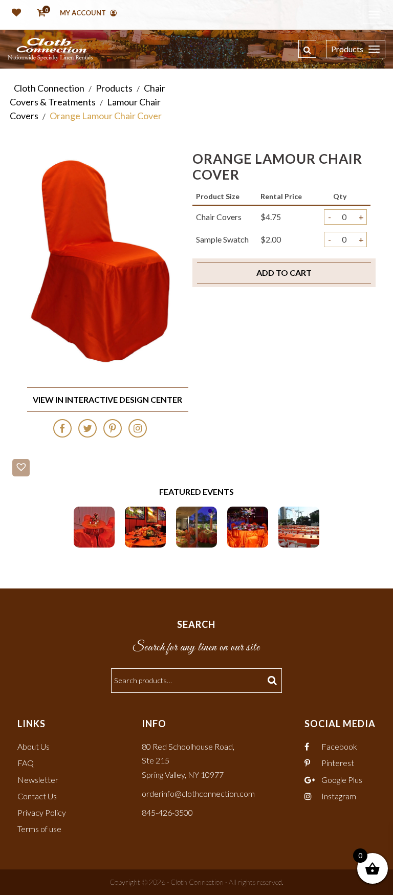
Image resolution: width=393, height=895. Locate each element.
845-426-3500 (167, 812)
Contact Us (37, 796)
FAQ (25, 763)
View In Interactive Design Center (107, 399)
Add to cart (284, 272)
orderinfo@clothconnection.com (198, 793)
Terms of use (39, 829)
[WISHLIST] (14, 13)
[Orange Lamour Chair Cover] (94, 526)
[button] (21, 467)
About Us (33, 746)
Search (273, 680)
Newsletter (37, 779)
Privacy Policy (41, 812)
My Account (83, 13)
